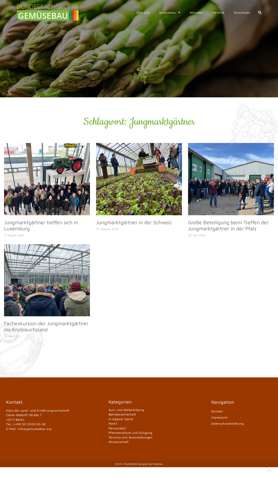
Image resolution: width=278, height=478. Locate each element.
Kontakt (217, 411)
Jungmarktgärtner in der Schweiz (134, 222)
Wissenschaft (119, 442)
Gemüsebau (167, 12)
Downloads (242, 12)
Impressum (219, 417)
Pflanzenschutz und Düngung (130, 432)
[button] (259, 12)
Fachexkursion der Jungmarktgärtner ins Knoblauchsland (46, 326)
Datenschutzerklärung (227, 423)
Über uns (143, 12)
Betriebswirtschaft (122, 414)
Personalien (117, 428)
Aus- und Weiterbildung (126, 410)
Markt (113, 423)
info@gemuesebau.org (35, 429)
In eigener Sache (121, 419)
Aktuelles (196, 12)
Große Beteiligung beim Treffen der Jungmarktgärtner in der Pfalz (228, 225)
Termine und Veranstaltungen (131, 437)
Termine (218, 12)
